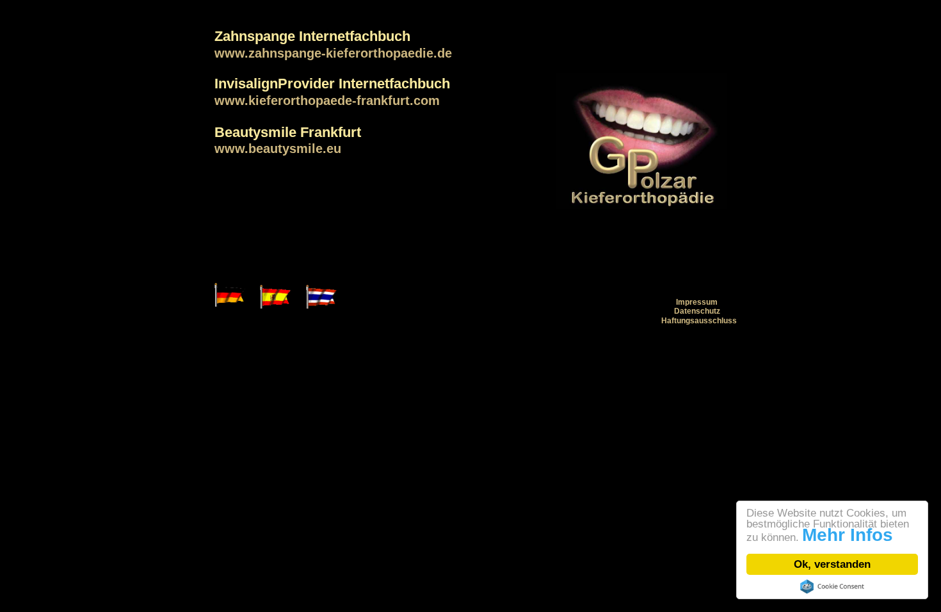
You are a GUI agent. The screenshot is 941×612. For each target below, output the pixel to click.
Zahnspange (254, 36)
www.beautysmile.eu (277, 148)
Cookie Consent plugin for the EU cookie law (832, 586)
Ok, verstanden (832, 564)
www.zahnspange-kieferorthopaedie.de (333, 53)
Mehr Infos (847, 535)
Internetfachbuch (354, 36)
